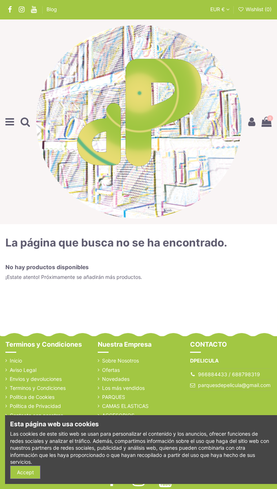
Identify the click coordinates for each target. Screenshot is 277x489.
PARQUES (113, 397)
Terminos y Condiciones (38, 388)
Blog (52, 9)
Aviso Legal (23, 370)
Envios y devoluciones (36, 379)
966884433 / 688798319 (229, 374)
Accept (25, 472)
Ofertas (111, 370)
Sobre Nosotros (120, 360)
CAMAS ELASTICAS (125, 406)
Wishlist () (258, 9)
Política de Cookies (32, 397)
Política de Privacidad (35, 406)
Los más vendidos (123, 388)
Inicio (16, 360)
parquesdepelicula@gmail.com (234, 385)
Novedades (115, 379)
